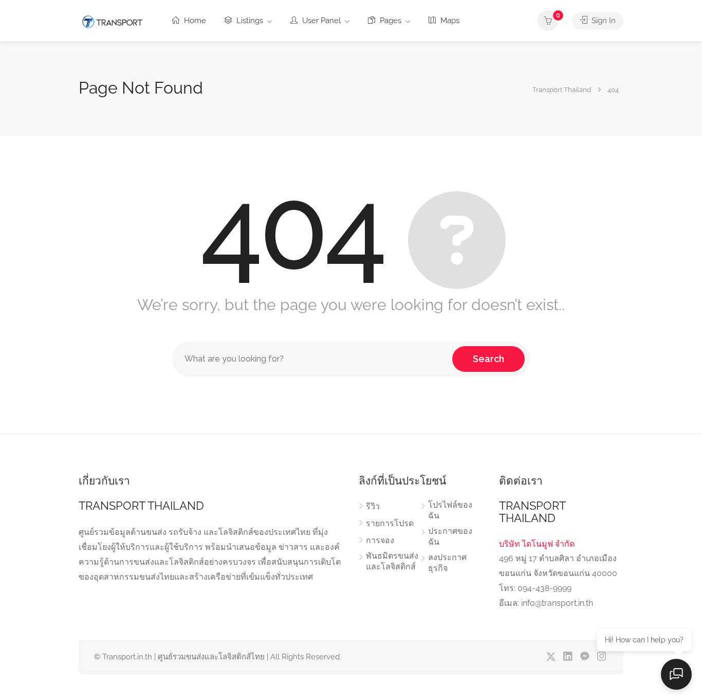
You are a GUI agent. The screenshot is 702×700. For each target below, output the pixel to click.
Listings (248, 20)
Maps (448, 20)
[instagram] (601, 657)
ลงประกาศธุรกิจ (447, 562)
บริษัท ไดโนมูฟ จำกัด (537, 544)
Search (488, 358)
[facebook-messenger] (584, 657)
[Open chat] (676, 674)
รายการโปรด (390, 523)
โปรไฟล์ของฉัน (450, 510)
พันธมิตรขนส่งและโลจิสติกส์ (392, 561)
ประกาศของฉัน (450, 536)
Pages (389, 20)
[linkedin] (567, 657)
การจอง (380, 540)
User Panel (320, 20)
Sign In (602, 20)
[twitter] (550, 657)
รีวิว (373, 506)
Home (194, 20)
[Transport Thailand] (112, 21)
